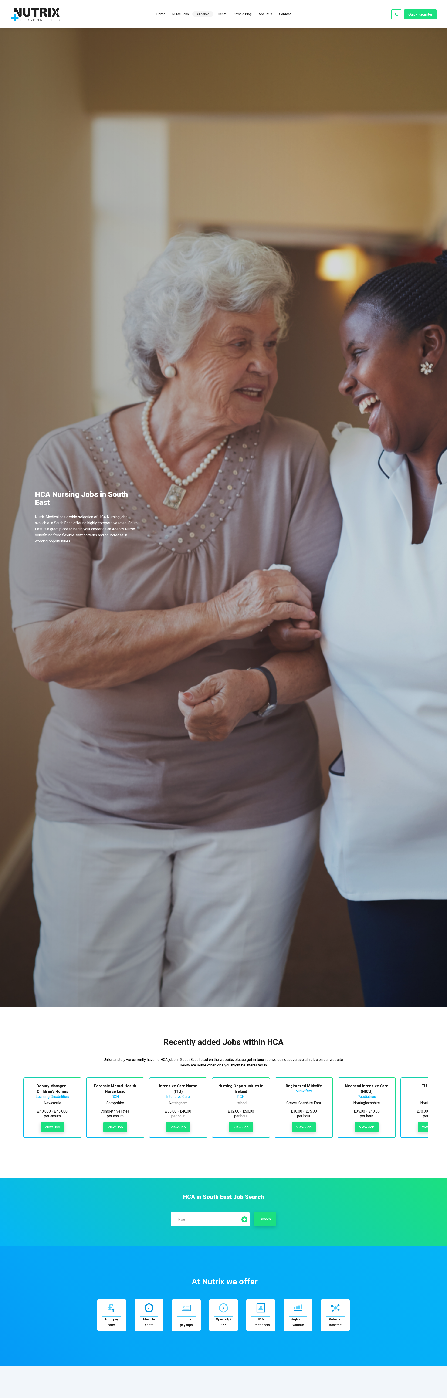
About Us (265, 14)
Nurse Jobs (180, 14)
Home (160, 14)
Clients (222, 14)
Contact (285, 14)
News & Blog (243, 14)
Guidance (203, 14)
